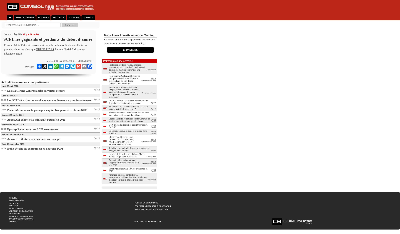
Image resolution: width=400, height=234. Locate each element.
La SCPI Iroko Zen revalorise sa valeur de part (36, 90)
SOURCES (73, 17)
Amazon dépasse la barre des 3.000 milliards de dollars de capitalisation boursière (128, 101)
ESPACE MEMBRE (24, 17)
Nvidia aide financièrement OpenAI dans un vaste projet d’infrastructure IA (128, 107)
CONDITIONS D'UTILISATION (21, 219)
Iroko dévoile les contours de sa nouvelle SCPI (35, 148)
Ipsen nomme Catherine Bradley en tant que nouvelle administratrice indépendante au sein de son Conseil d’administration (124, 80)
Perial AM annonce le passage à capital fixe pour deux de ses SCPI (47, 110)
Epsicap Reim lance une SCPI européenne (32, 129)
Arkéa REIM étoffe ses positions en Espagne (34, 139)
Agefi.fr (17, 34)
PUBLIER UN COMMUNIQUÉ (146, 203)
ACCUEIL (13, 198)
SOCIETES (43, 17)
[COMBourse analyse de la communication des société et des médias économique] (52, 12)
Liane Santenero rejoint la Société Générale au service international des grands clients (129, 120)
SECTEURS (59, 17)
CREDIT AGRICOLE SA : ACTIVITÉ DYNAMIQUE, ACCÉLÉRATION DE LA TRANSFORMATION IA (121, 141)
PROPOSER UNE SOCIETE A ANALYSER (151, 209)
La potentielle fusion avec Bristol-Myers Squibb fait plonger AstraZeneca (126, 155)
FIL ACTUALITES (16, 208)
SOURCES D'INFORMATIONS (21, 216)
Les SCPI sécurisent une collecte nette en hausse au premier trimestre (49, 100)
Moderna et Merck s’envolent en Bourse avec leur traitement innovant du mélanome (129, 114)
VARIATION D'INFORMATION (21, 211)
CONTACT (88, 17)
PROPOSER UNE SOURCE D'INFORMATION (153, 206)
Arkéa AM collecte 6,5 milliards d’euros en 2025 (36, 119)
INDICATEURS (15, 214)
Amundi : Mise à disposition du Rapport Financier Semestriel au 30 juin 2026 (124, 162)
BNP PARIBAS (45, 49)
